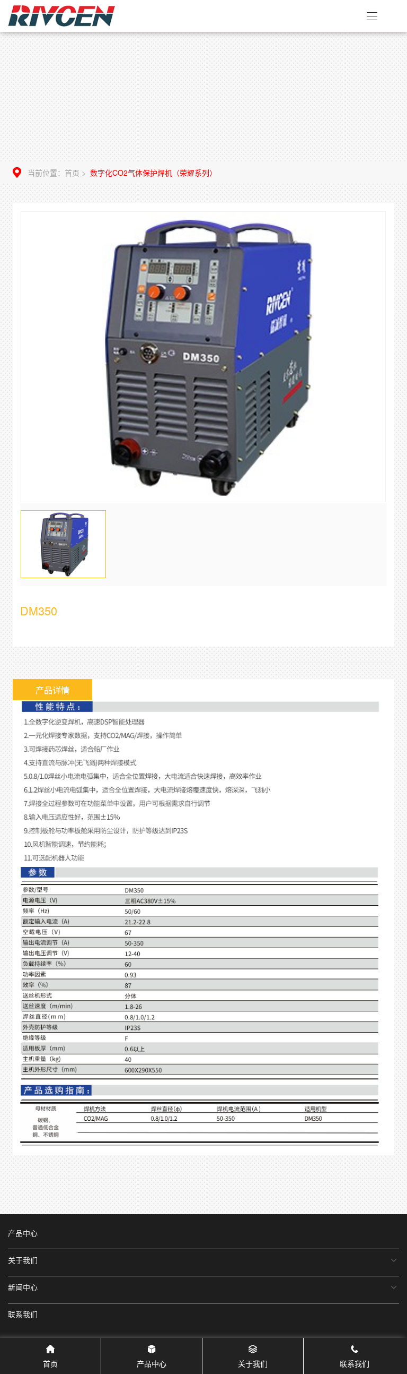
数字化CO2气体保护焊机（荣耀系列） (153, 172)
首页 (72, 172)
